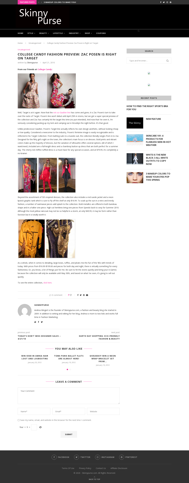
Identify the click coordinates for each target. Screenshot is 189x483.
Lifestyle (58, 33)
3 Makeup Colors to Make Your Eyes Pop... (66, 2)
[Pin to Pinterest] (84, 295)
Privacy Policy (85, 468)
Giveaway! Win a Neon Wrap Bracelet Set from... (103, 358)
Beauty (43, 33)
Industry (74, 33)
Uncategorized (35, 43)
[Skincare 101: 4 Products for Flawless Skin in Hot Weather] (135, 139)
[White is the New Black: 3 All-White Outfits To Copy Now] (135, 158)
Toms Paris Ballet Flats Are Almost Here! (69, 357)
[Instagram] (167, 2)
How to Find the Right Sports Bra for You (147, 108)
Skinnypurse (32, 62)
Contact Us (101, 468)
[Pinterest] (170, 2)
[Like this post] (72, 295)
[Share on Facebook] (77, 295)
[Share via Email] (87, 295)
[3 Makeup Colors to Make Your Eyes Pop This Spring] (135, 177)
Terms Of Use (68, 468)
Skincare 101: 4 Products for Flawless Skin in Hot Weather (158, 140)
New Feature (153, 118)
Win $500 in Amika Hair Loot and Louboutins (34, 357)
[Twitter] (164, 2)
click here (47, 282)
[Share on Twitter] (81, 295)
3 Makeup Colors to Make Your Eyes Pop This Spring (158, 176)
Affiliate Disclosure (119, 468)
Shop (87, 33)
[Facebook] (160, 2)
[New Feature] (135, 123)
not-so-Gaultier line (61, 112)
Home (20, 33)
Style (30, 33)
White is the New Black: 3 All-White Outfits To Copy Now (157, 159)
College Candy (45, 69)
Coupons (101, 33)
